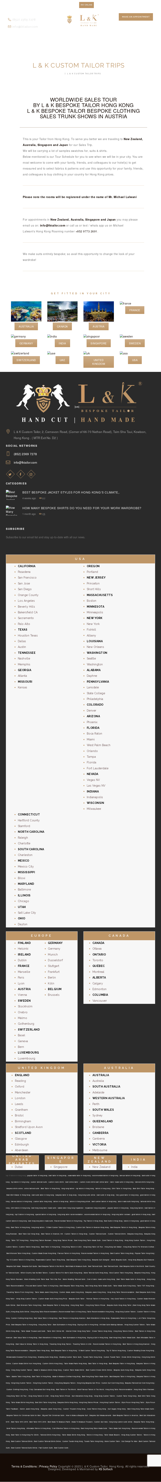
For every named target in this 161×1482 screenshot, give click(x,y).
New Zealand (101, 1166)
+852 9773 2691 (86, 231)
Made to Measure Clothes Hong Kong (66, 1376)
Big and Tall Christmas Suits (53, 1415)
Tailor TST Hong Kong (19, 1240)
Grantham (21, 1109)
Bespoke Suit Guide (29, 1266)
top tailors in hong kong (20, 1182)
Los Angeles (26, 600)
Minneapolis (95, 612)
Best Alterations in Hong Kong (98, 1318)
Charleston (25, 855)
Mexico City (26, 866)
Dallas (22, 641)
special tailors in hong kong (45, 1214)
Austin (22, 646)
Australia (26, 326)
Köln (51, 983)
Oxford (19, 1086)
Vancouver (99, 1000)
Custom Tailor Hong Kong (126, 1396)
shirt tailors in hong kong (20, 1208)
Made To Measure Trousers (82, 1422)
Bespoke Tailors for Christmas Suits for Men (23, 1415)
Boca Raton (94, 733)
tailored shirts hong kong (144, 1182)
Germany (26, 343)
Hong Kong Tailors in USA (71, 1247)
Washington (95, 664)
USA (135, 360)
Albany (91, 635)
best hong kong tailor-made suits (43, 1208)
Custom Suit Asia (101, 1422)
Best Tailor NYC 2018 (37, 1422)
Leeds (19, 1104)
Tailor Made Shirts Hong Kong (22, 1402)
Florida (91, 762)
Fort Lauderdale (98, 768)
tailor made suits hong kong (128, 1201)
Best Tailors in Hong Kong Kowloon (72, 1318)
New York (93, 623)
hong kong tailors (67, 1188)
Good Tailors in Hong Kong (112, 1240)
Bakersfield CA (28, 612)
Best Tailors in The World (66, 1389)
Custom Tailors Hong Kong (29, 1247)
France (134, 310)
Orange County (28, 595)
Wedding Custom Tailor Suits (70, 1357)
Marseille (24, 971)
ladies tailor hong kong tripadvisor (71, 1208)
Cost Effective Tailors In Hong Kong (65, 1428)
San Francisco (27, 577)
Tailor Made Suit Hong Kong (119, 1428)
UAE (62, 360)
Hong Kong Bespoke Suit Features (141, 1260)
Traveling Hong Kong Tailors (60, 1344)
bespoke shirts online (14, 1188)
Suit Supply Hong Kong (116, 1409)
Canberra (98, 1138)
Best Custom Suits (61, 1448)
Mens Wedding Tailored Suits (74, 1279)
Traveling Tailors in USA (82, 1344)
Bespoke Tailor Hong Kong (40, 1350)
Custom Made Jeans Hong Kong (71, 1292)
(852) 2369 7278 (25, 454)
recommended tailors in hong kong (105, 1175)
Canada (62, 326)
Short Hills (94, 589)
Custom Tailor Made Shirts (73, 1370)
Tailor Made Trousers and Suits (33, 1331)
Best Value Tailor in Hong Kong (45, 1318)
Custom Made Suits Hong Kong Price (52, 1299)
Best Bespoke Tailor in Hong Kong (56, 1305)
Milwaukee (94, 808)
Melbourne (99, 1150)
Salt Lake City (27, 912)
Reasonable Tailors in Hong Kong (123, 1318)
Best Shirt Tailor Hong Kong (143, 1188)
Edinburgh (22, 1144)
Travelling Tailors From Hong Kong (19, 1292)
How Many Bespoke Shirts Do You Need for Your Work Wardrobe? (81, 508)
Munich (53, 954)
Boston (91, 600)
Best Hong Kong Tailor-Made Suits (87, 1240)
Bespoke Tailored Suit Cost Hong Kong (139, 1383)
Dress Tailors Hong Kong (102, 1331)
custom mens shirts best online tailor (94, 1182)
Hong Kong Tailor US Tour (93, 1247)
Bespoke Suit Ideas (13, 1266)
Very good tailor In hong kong (127, 1195)
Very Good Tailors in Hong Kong (123, 1299)
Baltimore (24, 889)
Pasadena (24, 571)
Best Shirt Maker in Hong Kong (18, 1195)
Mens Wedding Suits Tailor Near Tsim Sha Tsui (42, 1279)
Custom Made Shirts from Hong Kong (26, 1363)
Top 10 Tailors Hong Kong (116, 1350)
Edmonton (99, 989)
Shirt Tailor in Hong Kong (121, 1188)
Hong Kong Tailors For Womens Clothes (138, 1247)
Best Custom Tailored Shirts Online (47, 1441)
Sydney (97, 1115)
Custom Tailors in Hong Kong (76, 1234)
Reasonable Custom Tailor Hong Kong (50, 1260)
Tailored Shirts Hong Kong (50, 1435)
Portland (92, 571)
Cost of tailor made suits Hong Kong (101, 1279)
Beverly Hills (26, 606)
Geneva (23, 1041)
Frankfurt (54, 971)
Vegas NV (93, 779)
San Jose (24, 583)
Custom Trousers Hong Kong (74, 1409)
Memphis (24, 664)
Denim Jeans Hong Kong (29, 1409)
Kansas (22, 687)
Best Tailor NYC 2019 (19, 1422)
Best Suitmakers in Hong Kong (64, 1324)
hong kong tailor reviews (121, 1214)
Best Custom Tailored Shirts (22, 1441)
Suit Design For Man (129, 1441)
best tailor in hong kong (57, 1175)
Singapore (99, 343)
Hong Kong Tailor (77, 1305)
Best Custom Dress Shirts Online (99, 1370)
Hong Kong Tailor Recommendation (120, 1292)
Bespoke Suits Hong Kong (124, 1370)
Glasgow (21, 1138)
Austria (99, 326)
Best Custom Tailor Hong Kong (122, 1253)
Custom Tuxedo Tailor (112, 1357)
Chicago (23, 901)
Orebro (23, 1012)
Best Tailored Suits (95, 1266)
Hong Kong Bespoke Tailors (65, 1383)
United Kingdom (98, 362)
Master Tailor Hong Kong (21, 1376)
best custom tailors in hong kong (104, 1201)
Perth (96, 1104)
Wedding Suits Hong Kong (48, 1357)
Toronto (97, 960)
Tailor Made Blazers (112, 1435)
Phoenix (92, 722)
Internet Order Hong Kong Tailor (78, 1331)
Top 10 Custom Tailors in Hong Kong (20, 1260)
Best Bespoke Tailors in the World (51, 1266)
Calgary (97, 983)
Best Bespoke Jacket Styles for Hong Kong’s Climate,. (71, 492)
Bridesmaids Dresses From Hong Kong (21, 1357)
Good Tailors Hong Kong (96, 1409)
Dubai (19, 1166)
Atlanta (22, 675)
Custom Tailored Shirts (117, 1234)
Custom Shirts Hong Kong (52, 1363)
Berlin (52, 977)
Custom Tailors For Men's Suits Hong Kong (65, 1273)
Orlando (92, 751)
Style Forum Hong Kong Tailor (133, 1402)
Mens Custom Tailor (112, 1441)
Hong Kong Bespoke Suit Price (88, 1383)
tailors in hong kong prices (80, 1201)
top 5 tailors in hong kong (24, 1214)
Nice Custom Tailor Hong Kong (121, 1273)
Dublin (22, 960)
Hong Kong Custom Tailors (135, 1240)
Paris (21, 977)
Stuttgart (53, 966)
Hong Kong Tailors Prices (63, 1240)
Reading (20, 1080)
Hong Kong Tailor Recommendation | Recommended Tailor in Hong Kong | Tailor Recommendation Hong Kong (72, 1312)
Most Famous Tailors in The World (90, 1389)
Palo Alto (24, 623)
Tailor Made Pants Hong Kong (75, 1363)
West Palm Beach (99, 745)
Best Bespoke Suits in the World (132, 1266)
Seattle (91, 658)
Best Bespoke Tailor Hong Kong (79, 1260)
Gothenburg (26, 1023)
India (62, 343)
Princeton (93, 583)
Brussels (53, 994)
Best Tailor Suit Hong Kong (29, 1234)
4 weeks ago (29, 498)
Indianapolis (95, 797)
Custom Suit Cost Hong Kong (112, 1383)
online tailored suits (31, 1188)
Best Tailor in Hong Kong (50, 1188)
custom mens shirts (56, 1182)
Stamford (24, 826)
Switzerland (26, 360)
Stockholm (25, 1006)
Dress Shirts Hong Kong (131, 1357)
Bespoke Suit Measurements (100, 1415)
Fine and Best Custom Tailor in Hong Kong (42, 1286)
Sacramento (26, 618)
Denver (91, 710)
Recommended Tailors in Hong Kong (68, 1221)
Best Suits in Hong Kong (113, 1221)
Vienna (22, 994)
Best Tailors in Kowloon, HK (52, 1234)
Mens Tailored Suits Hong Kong (96, 1273)
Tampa (91, 756)
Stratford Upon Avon (29, 1127)
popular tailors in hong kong (118, 1208)
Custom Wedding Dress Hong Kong (140, 1350)
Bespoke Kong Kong (135, 1234)
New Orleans (95, 646)
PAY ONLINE (86, 5)
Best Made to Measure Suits (76, 1266)
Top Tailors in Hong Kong (93, 1221)
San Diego (25, 589)
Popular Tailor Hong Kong (144, 1253)
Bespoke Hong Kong (142, 1273)
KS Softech (106, 1469)
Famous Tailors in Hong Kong (69, 1253)
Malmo (22, 1018)
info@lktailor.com (52, 225)
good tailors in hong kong (141, 1214)
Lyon (21, 983)
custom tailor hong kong (43, 1201)
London (20, 1098)
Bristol (19, 1115)
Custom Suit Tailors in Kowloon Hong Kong (92, 1227)
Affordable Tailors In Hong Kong (39, 1428)
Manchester (23, 1092)
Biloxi (21, 878)
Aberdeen (21, 1150)
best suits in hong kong (105, 1195)
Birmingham (23, 1121)
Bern (21, 1046)
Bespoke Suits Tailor (77, 1299)
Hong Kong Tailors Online (123, 1331)
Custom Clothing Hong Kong (22, 1318)
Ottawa (97, 948)
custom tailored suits (39, 1182)
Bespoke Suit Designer (100, 1260)
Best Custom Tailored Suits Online (24, 1448)
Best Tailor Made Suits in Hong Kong (131, 1279)
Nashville (24, 658)
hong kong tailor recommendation (70, 1214)
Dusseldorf (55, 960)
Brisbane (98, 1127)
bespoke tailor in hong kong (66, 1195)
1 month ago (29, 513)
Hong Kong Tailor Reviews (144, 1389)
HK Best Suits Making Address (111, 1324)
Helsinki (23, 948)
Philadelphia (95, 699)
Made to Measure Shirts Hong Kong (47, 1370)
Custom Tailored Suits (97, 1234)
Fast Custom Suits (46, 1448)
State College (96, 693)
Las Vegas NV (96, 785)
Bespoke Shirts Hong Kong (68, 1402)
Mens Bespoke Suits (119, 1260)
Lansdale (93, 687)
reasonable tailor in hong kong (79, 1175)
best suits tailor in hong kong (43, 1195)
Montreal (98, 971)
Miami (91, 739)
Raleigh (23, 837)
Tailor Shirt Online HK (55, 1331)
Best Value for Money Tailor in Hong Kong (32, 1344)
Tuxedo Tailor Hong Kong (92, 1357)
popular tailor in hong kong (37, 1175)
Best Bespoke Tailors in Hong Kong (123, 1227)
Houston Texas (28, 635)
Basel (21, 1035)
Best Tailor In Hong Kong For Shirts (24, 1435)
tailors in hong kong (102, 1188)
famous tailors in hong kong (130, 1175)
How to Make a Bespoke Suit (77, 1415)
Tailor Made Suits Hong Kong (124, 1286)
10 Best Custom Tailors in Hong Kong (60, 1227)
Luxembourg (26, 1058)
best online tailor (71, 1182)
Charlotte (24, 843)
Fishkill (91, 629)
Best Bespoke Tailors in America (125, 1415)
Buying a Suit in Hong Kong (88, 1324)
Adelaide (98, 1092)
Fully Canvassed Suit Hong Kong (41, 1389)
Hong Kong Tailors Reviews (40, 1240)
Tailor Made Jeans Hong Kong (46, 1292)
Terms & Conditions (24, 1466)
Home (59, 74)
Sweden (135, 343)
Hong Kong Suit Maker (113, 1247)
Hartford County (29, 820)
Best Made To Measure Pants (59, 1422)
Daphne (92, 675)
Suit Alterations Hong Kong (82, 1396)
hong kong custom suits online (120, 1422)
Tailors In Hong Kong (94, 1435)
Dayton (22, 924)
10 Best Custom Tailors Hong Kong (91, 1350)
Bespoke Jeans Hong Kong (95, 1292)
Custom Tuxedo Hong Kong (72, 1441)
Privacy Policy (48, 1466)
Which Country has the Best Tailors (34, 1273)
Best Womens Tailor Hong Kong (18, 1253)
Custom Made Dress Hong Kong (44, 1253)
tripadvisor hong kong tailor (95, 1208)
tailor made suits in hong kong (121, 1182)
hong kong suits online (86, 1195)
